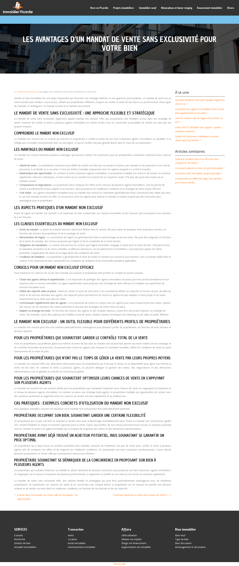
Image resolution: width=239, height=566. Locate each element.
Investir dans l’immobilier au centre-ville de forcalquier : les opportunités (47, 496)
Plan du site (119, 564)
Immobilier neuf (147, 8)
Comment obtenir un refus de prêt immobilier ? (200, 168)
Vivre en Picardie (99, 8)
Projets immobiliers (123, 8)
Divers (230, 8)
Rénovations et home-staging (176, 8)
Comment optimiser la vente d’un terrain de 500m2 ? (140, 495)
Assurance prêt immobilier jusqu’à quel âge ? (198, 173)
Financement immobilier (209, 8)
